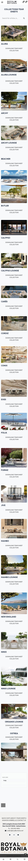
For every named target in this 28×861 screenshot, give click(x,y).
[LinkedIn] (18, 835)
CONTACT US (21, 820)
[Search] (24, 18)
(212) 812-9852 (15, 828)
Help (4, 780)
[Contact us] (3, 805)
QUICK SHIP (6, 818)
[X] (14, 835)
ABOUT (13, 818)
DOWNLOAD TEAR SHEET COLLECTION (14, 49)
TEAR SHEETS (21, 818)
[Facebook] (10, 835)
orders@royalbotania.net (15, 830)
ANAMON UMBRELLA (9, 820)
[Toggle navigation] (2, 2)
